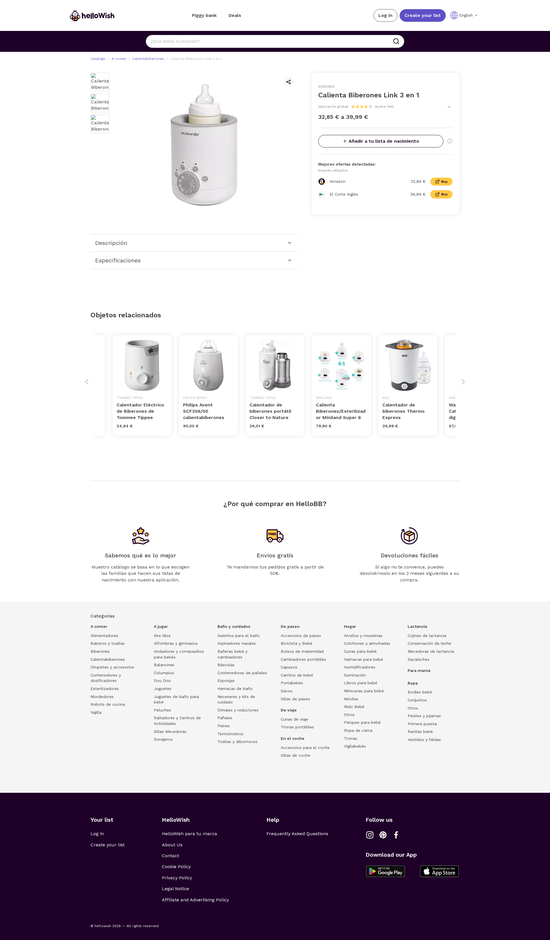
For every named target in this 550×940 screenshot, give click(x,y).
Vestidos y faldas (424, 739)
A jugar (161, 626)
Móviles (351, 699)
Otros (349, 714)
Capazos (289, 667)
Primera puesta (422, 723)
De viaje (289, 710)
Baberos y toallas (108, 643)
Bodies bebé (420, 692)
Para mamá (419, 670)
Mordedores (102, 696)
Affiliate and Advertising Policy (195, 899)
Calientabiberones (148, 59)
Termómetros (230, 733)
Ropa (413, 683)
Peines (223, 725)
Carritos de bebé (297, 675)
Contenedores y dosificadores (106, 678)
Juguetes (162, 688)
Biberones (100, 651)
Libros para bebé (360, 683)
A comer (119, 59)
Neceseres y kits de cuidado (236, 699)
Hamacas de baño (235, 688)
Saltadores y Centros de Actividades (177, 720)
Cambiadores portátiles (303, 659)
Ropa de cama (358, 730)
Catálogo (98, 59)
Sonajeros (163, 739)
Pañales (224, 717)
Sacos (286, 691)
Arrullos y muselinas (363, 635)
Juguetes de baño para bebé (176, 699)
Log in (385, 15)
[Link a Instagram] (370, 835)
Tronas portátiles (297, 727)
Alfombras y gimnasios (176, 643)
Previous (86, 381)
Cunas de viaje (294, 719)
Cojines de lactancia (427, 635)
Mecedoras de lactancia (431, 651)
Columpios (164, 672)
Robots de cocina (108, 704)
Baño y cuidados (233, 626)
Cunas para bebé (360, 651)
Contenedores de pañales (242, 672)
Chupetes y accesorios (112, 667)
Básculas (226, 664)
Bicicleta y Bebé (296, 643)
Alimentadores (104, 635)
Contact (170, 855)
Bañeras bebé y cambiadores (232, 654)
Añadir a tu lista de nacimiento (384, 141)
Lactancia (417, 626)
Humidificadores (359, 667)
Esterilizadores (105, 688)
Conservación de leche (429, 643)
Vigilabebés (355, 746)
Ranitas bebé (420, 731)
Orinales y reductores (237, 710)
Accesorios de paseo (301, 635)
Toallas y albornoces (237, 741)
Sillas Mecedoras (170, 731)
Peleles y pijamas (424, 715)
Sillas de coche (295, 755)
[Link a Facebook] (396, 835)
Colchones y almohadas (367, 643)
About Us (172, 844)
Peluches (162, 710)
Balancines (164, 664)
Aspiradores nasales (236, 643)
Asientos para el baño (238, 635)
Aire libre (162, 635)
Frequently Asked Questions (297, 833)
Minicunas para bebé (364, 691)
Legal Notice (175, 888)
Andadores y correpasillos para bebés (179, 654)
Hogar (350, 626)
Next (463, 381)
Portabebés (292, 683)
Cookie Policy (176, 866)
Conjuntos (417, 700)
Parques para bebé (362, 722)
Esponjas (226, 680)
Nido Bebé (354, 706)
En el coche (293, 738)
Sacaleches (418, 659)
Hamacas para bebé (363, 659)
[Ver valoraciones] (449, 106)
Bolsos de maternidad (302, 651)
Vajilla (96, 712)
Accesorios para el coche (305, 747)
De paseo (290, 626)
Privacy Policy (177, 877)
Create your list (422, 15)
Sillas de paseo (295, 699)
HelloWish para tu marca (189, 833)
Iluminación (355, 675)
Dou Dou (162, 680)
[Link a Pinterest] (383, 835)
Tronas (350, 738)
